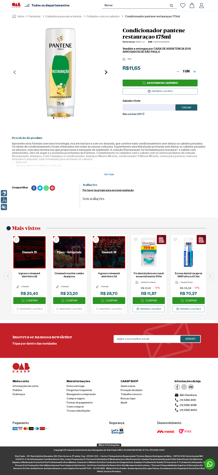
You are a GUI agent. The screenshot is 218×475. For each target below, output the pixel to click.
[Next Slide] (210, 276)
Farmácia (34, 16)
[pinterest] (52, 188)
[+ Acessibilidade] (4, 207)
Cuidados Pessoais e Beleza (63, 16)
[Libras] (4, 193)
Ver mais (109, 174)
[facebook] (34, 188)
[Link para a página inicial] (18, 16)
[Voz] (4, 200)
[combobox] (139, 5)
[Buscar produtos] (172, 5)
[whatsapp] (46, 188)
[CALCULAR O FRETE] (186, 107)
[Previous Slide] (8, 276)
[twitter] (40, 188)
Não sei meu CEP (132, 114)
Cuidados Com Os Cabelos (103, 16)
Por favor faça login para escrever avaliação (108, 190)
